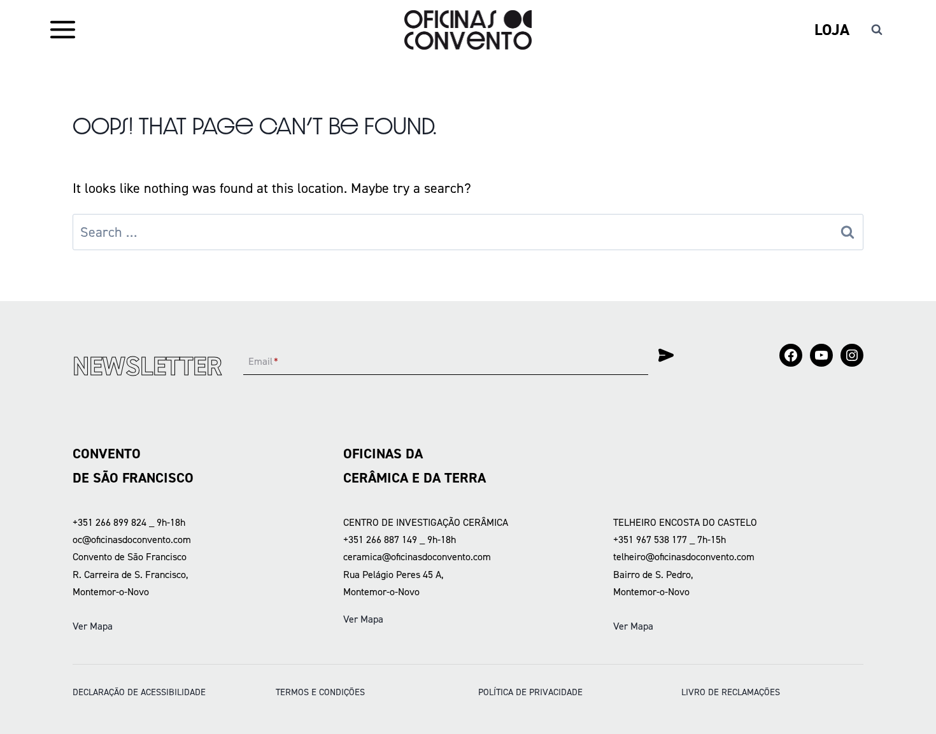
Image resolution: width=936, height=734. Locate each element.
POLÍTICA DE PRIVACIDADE (530, 692)
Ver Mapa (93, 626)
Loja (831, 29)
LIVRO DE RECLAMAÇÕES (730, 692)
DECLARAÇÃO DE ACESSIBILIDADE (139, 692)
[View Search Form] (876, 29)
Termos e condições (320, 692)
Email (263, 362)
